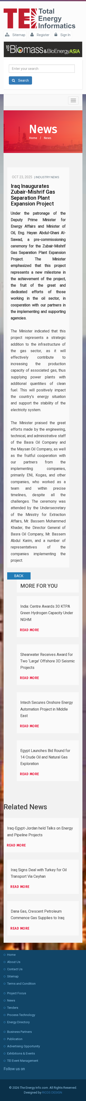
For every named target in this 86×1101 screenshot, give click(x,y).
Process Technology (21, 1015)
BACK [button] (18, 576)
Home (33, 138)
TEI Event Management (22, 1060)
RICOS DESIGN (52, 1092)
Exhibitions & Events (21, 1053)
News (47, 138)
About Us (13, 962)
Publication (14, 1039)
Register (42, 35)
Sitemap (18, 35)
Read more (29, 630)
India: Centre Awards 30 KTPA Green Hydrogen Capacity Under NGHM (46, 613)
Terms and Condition (21, 983)
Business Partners (19, 1032)
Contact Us (14, 969)
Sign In (65, 35)
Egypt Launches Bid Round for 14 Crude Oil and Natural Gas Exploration (45, 757)
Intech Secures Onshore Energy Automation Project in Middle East (46, 709)
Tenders (12, 1007)
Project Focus (16, 993)
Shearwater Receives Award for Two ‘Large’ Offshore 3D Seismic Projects (47, 661)
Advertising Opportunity (23, 1046)
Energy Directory (18, 1022)
